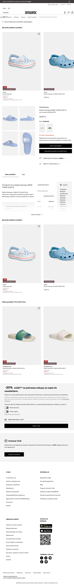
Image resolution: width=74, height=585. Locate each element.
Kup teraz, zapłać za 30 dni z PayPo (17, 553)
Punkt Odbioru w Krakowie (14, 542)
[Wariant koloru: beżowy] (42, 128)
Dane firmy (28, 572)
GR (9, 578)
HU (12, 578)
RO (16, 578)
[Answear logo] (31, 12)
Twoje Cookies (37, 572)
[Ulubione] (68, 12)
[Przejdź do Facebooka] (41, 558)
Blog (41, 485)
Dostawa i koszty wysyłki (14, 525)
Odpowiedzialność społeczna (15, 495)
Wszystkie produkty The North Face (56, 151)
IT (13, 578)
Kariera (8, 505)
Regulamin (20, 572)
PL (15, 578)
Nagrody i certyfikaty (13, 485)
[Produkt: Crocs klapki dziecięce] (21, 61)
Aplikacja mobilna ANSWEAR (49, 492)
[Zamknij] (69, 1)
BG (4, 578)
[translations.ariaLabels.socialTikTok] (41, 562)
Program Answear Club (47, 488)
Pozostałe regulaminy (47, 481)
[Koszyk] (72, 12)
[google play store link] (46, 526)
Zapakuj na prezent (12, 549)
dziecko (6, 12)
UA (20, 578)
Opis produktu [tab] (10, 174)
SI (17, 578)
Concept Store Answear (13, 539)
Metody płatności (11, 528)
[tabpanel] (37, 196)
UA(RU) (23, 578)
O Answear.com (11, 478)
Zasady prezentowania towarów (50, 495)
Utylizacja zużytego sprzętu (49, 499)
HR (11, 578)
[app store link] (46, 530)
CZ (7, 578)
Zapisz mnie (36, 426)
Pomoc (8, 556)
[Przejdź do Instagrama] (45, 558)
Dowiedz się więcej (14, 454)
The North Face (44, 107)
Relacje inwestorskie (12, 492)
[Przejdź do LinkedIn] (46, 562)
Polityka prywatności (9, 572)
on (9, 8)
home (5, 17)
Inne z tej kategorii (55, 146)
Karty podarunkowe (12, 546)
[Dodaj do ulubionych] (38, 33)
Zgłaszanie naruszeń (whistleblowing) (17, 499)
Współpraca (10, 488)
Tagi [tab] (23, 174)
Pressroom (9, 502)
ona (4, 8)
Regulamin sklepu (45, 478)
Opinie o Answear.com (13, 481)
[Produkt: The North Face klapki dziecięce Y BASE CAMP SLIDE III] (21, 335)
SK (19, 578)
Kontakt (8, 560)
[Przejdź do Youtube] (50, 558)
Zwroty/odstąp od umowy (14, 532)
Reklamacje (10, 535)
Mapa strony (46, 572)
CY (6, 578)
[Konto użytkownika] (65, 12)
